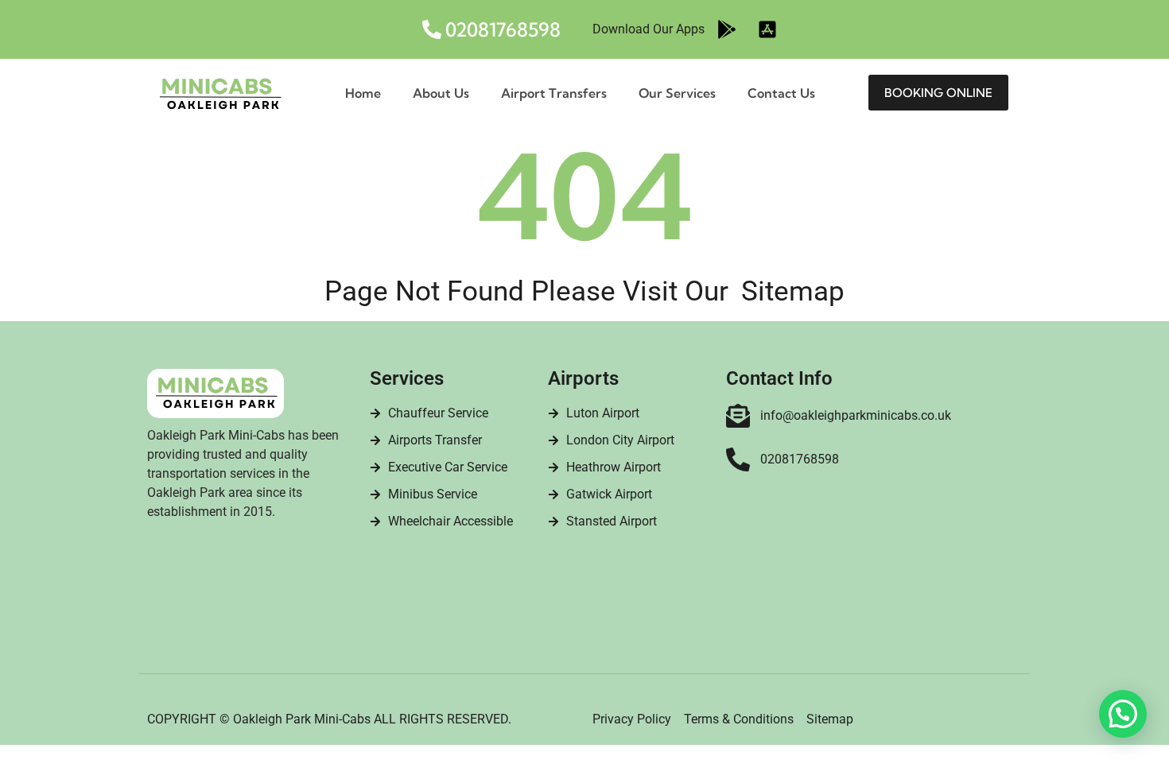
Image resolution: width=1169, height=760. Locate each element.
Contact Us (781, 93)
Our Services (677, 93)
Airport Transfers (554, 93)
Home (363, 93)
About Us (441, 93)
